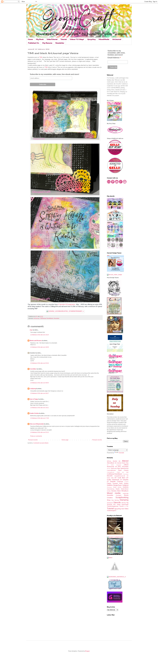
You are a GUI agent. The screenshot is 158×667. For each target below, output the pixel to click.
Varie (122, 508)
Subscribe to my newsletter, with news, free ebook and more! (54, 74)
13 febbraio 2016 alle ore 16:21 (39, 407)
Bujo (118, 468)
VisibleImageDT (111, 510)
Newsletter (59, 43)
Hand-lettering (110, 489)
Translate (121, 453)
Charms (126, 470)
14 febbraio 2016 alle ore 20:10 (39, 432)
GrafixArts (125, 487)
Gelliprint (125, 485)
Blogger (87, 651)
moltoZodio (125, 493)
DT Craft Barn (120, 478)
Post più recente (33, 440)
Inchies (109, 491)
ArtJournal (116, 39)
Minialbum (124, 491)
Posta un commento (36, 436)
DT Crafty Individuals (117, 478)
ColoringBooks (110, 472)
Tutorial (64, 39)
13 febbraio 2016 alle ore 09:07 (39, 393)
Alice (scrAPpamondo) (37, 424)
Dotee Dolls (110, 477)
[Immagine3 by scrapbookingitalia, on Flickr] (116, 577)
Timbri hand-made (122, 504)
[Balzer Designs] (109, 557)
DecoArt (109, 476)
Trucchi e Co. (123, 506)
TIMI (41, 57)
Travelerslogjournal (112, 506)
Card (119, 470)
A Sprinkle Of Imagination (66, 304)
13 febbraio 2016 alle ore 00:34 (39, 363)
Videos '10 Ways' (77, 39)
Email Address (114, 57)
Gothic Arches (117, 487)
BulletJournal (124, 468)
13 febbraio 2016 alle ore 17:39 (39, 418)
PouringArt (118, 495)
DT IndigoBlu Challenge (115, 481)
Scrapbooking (122, 497)
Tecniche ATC (111, 504)
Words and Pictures (36, 340)
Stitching (123, 502)
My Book (40, 39)
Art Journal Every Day (121, 463)
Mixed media (113, 493)
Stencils (117, 502)
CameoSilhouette (111, 470)
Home (30, 39)
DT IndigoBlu (124, 479)
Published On (33, 43)
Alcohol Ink (116, 461)
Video (126, 508)
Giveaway (109, 487)
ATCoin (108, 468)
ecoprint (126, 481)
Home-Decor (124, 489)
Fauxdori (115, 483)
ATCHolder (125, 466)
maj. (31, 330)
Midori (119, 491)
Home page (65, 440)
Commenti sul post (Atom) (40, 443)
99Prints (109, 461)
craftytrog (33, 388)
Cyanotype (125, 474)
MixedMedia (104, 39)
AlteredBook (110, 463)
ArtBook (126, 465)
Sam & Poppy (34, 399)
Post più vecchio (97, 440)
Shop (108, 500)
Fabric (109, 483)
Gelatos (126, 483)
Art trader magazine (114, 464)
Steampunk (110, 502)
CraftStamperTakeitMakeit (46, 318)
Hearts (118, 489)
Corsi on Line (122, 472)
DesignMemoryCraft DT (121, 476)
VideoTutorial (52, 39)
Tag (127, 502)
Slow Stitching (115, 500)
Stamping (124, 500)
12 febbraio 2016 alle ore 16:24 (39, 335)
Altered (125, 461)
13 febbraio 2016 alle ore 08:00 (39, 383)
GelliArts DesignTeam (114, 485)
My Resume (47, 43)
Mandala (114, 491)
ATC (119, 466)
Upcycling (91, 39)
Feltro (121, 483)
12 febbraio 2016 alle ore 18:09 (39, 347)
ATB (116, 466)
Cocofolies (33, 369)
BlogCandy (114, 468)
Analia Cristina (34, 413)
